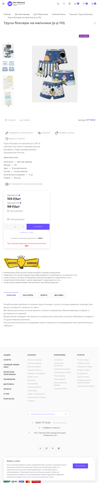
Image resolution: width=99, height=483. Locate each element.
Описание (11, 295)
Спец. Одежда (59, 379)
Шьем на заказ (83, 377)
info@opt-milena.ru (51, 428)
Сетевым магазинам (62, 369)
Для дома (31, 380)
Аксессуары (32, 390)
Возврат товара (83, 370)
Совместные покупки (62, 372)
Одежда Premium (35, 370)
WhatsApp (58, 448)
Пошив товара (83, 360)
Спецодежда (33, 384)
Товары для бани (34, 387)
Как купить (28, 295)
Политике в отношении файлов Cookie (37, 477)
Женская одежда (34, 360)
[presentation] (8, 43)
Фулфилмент (82, 373)
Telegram (52, 448)
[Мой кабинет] (70, 4)
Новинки (31, 401)
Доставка (59, 295)
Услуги (7, 360)
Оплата (43, 295)
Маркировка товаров (86, 386)
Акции (7, 355)
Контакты (9, 399)
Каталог (32, 355)
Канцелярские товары (37, 397)
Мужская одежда (35, 363)
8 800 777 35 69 (42, 423)
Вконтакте (40, 448)
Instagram (46, 448)
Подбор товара (83, 363)
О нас (7, 394)
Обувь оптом (33, 377)
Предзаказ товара (84, 367)
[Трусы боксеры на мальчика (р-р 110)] (55, 74)
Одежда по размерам (36, 373)
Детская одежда (34, 367)
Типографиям (59, 376)
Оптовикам (58, 360)
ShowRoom (9, 379)
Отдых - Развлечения (36, 394)
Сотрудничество (60, 389)
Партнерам (59, 355)
